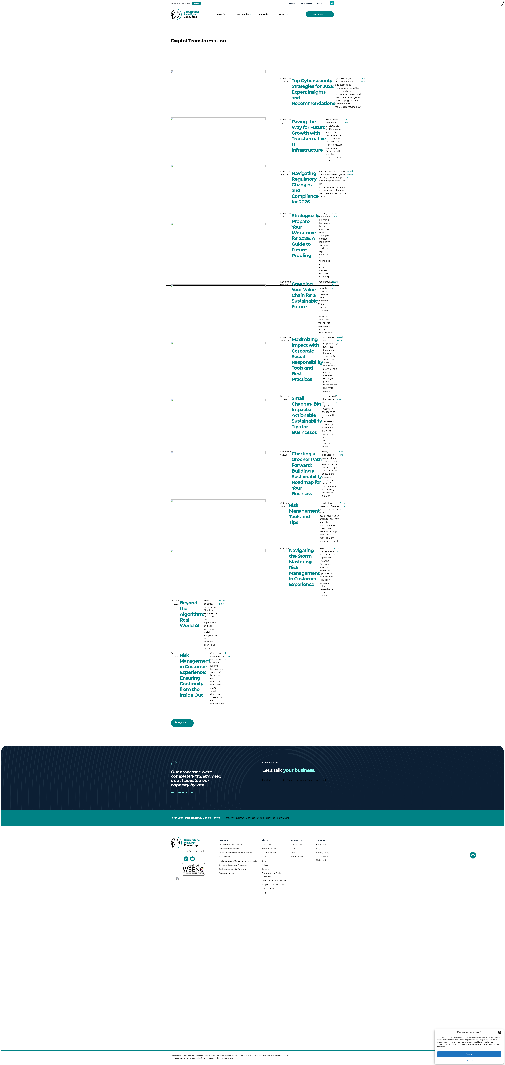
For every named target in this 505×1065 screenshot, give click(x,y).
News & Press (297, 857)
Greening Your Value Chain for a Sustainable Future (305, 295)
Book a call (321, 845)
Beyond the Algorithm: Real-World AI (192, 614)
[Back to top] (473, 855)
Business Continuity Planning (232, 869)
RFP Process (224, 857)
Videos (265, 865)
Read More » (363, 82)
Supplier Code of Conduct (273, 885)
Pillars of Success (269, 853)
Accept (469, 1054)
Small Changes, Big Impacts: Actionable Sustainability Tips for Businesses (307, 415)
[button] (499, 1032)
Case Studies (297, 845)
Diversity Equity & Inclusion (274, 880)
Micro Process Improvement (232, 845)
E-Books (295, 849)
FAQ (264, 893)
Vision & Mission (269, 849)
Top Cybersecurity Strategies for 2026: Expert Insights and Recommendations (313, 92)
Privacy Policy (469, 1060)
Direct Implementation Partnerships (235, 853)
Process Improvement (229, 849)
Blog (264, 861)
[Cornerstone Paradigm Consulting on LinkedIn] (186, 858)
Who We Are (267, 845)
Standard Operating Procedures (233, 865)
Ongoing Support (227, 873)
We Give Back (268, 889)
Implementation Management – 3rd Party (238, 861)
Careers (265, 869)
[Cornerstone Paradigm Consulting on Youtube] (192, 858)
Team (264, 857)
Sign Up (196, 3)
